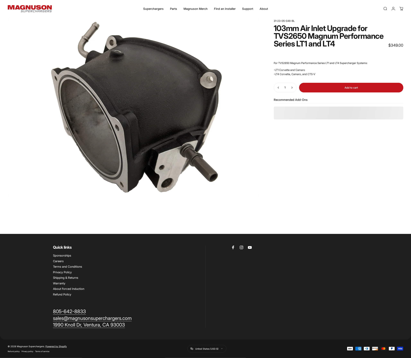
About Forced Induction (68, 288)
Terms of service (42, 351)
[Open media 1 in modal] (133, 107)
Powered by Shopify (56, 346)
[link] (89, 325)
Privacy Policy (62, 272)
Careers (58, 261)
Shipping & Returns (65, 277)
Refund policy (14, 351)
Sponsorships (62, 255)
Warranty (59, 283)
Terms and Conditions (67, 266)
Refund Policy (62, 294)
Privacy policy (27, 351)
